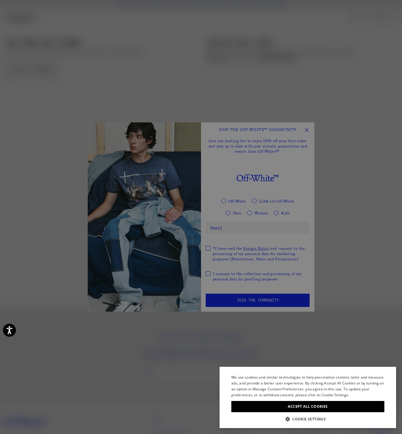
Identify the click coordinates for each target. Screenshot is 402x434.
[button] (307, 419)
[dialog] (308, 397)
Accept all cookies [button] (308, 406)
